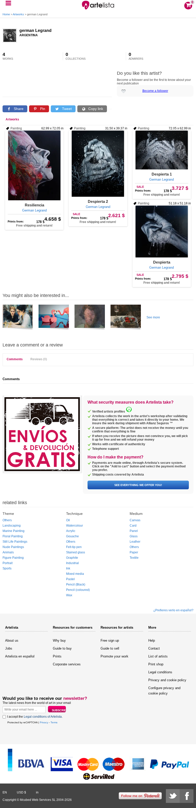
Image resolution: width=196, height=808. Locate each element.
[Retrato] (54, 318)
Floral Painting (13, 536)
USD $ (21, 792)
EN (5, 792)
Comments (15, 359)
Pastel (70, 579)
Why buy (59, 640)
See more (153, 317)
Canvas (135, 520)
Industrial (72, 563)
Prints (57, 656)
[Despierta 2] (98, 164)
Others (7, 520)
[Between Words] (18, 318)
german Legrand (35, 30)
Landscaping (12, 525)
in (37, 792)
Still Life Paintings (15, 541)
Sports (7, 568)
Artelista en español (19, 656)
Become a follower (155, 91)
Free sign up (110, 640)
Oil (68, 520)
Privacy (44, 722)
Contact (154, 648)
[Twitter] (173, 796)
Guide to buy (62, 648)
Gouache (72, 536)
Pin (42, 109)
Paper (134, 552)
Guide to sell (110, 648)
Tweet (66, 109)
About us (11, 640)
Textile (134, 558)
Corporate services (67, 664)
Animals (8, 552)
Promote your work (114, 656)
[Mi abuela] (90, 318)
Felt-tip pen (74, 547)
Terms (54, 722)
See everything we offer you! (138, 485)
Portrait (8, 563)
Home (6, 14)
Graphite (72, 558)
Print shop (155, 664)
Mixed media (75, 574)
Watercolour (74, 525)
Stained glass (75, 552)
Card (133, 525)
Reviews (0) (38, 359)
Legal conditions (160, 672)
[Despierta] (161, 231)
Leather (135, 541)
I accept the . (35, 716)
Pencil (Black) (75, 584)
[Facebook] (186, 796)
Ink (68, 568)
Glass (134, 536)
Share (18, 109)
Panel (134, 531)
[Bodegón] (126, 318)
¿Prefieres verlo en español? (173, 610)
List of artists (158, 656)
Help (151, 640)
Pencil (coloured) (78, 590)
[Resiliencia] (34, 165)
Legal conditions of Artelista (43, 716)
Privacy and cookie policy (167, 680)
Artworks (18, 14)
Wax (69, 595)
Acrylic (70, 531)
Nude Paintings (13, 547)
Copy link (95, 109)
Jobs (8, 648)
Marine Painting (13, 531)
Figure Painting (13, 558)
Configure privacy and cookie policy (164, 690)
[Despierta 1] (161, 150)
